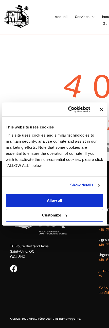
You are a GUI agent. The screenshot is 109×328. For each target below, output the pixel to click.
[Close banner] (101, 109)
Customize (51, 215)
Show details (81, 185)
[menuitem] (61, 16)
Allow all (54, 200)
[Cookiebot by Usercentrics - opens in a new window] (68, 109)
